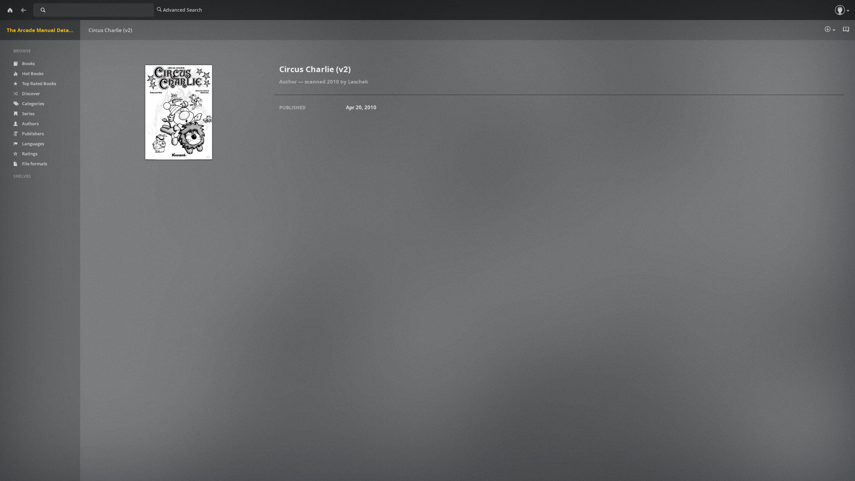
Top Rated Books (38, 84)
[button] (840, 10)
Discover (30, 94)
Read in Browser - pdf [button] (846, 30)
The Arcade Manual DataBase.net (43, 30)
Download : (834, 30)
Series (27, 114)
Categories (32, 104)
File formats (34, 164)
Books (28, 63)
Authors (30, 124)
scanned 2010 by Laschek (336, 81)
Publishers (32, 134)
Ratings (29, 154)
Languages (32, 144)
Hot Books (32, 73)
